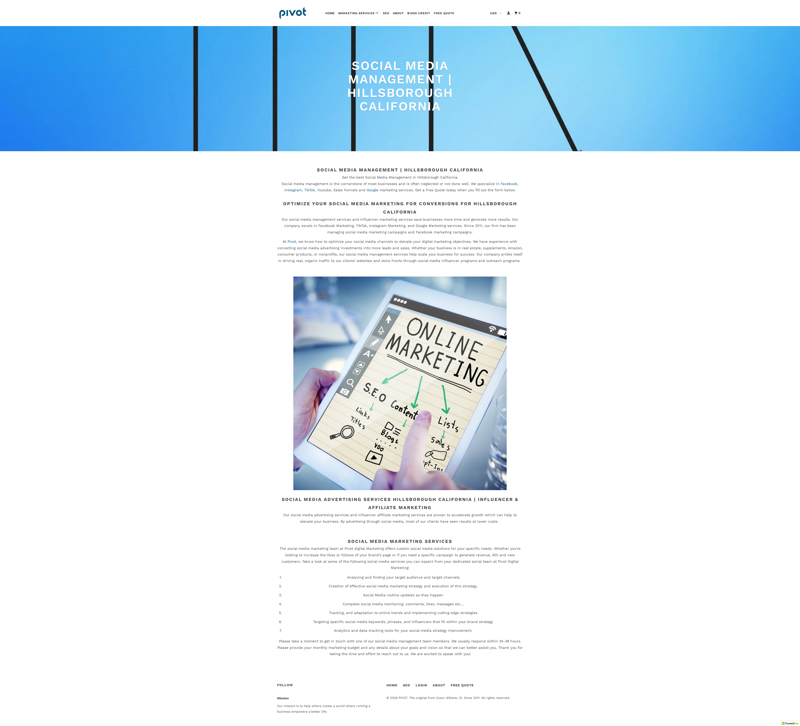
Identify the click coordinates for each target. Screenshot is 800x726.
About (398, 13)
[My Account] (509, 13)
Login (421, 685)
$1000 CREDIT (418, 13)
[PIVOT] (298, 13)
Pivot (292, 241)
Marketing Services (357, 13)
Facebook (509, 184)
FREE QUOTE (462, 685)
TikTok (309, 190)
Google (372, 190)
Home (330, 13)
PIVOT (403, 698)
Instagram (293, 190)
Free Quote (444, 13)
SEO (386, 13)
